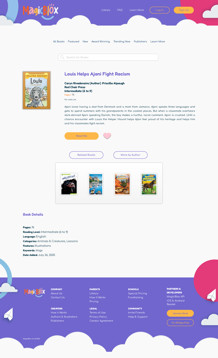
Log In (160, 10)
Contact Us (58, 297)
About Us (56, 293)
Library (106, 10)
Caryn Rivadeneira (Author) (83, 83)
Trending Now (121, 41)
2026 (38, 339)
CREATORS (56, 308)
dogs (39, 250)
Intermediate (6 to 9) (78, 91)
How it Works (97, 297)
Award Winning (101, 41)
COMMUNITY (135, 308)
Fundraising (135, 297)
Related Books (90, 155)
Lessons (72, 241)
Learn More (137, 10)
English (41, 236)
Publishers (140, 41)
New (85, 41)
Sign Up (184, 10)
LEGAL (93, 308)
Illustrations (43, 245)
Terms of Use (98, 312)
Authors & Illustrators (64, 316)
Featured (73, 41)
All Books (59, 41)
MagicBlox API (175, 296)
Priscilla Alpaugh (113, 83)
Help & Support (137, 316)
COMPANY (56, 289)
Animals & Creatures (51, 241)
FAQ (119, 10)
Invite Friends (136, 312)
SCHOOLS (133, 289)
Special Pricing (137, 293)
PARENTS (95, 289)
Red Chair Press (75, 87)
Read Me (81, 136)
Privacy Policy (98, 316)
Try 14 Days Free (180, 322)
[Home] (40, 12)
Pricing (94, 301)
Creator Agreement (101, 321)
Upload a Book (180, 313)
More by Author (130, 155)
